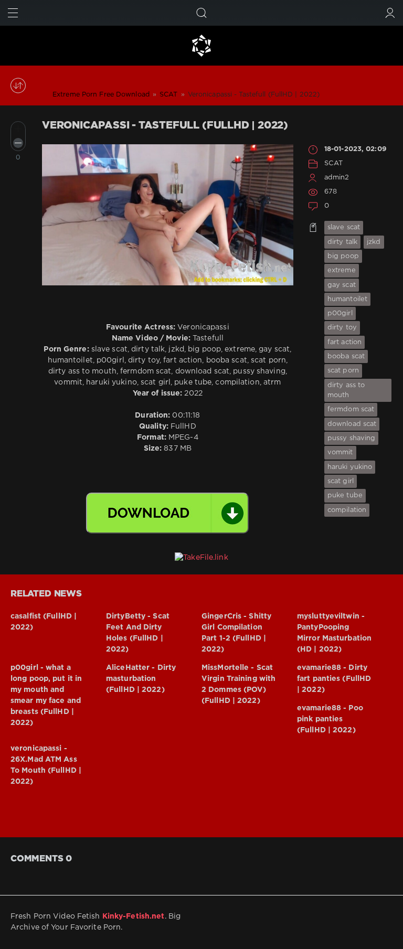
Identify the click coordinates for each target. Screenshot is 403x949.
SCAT (333, 163)
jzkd (373, 242)
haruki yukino (349, 467)
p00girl (340, 313)
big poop (343, 256)
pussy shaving (351, 438)
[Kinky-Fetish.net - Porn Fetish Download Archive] (201, 46)
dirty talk (342, 242)
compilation (346, 510)
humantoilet (347, 299)
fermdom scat (350, 409)
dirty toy (342, 327)
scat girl (340, 481)
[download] (167, 513)
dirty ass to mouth (346, 390)
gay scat (341, 285)
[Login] (390, 13)
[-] (18, 143)
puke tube (345, 495)
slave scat (343, 227)
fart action (344, 342)
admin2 (336, 177)
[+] (18, 129)
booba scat (346, 356)
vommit (340, 452)
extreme (341, 270)
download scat (351, 424)
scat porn (343, 371)
